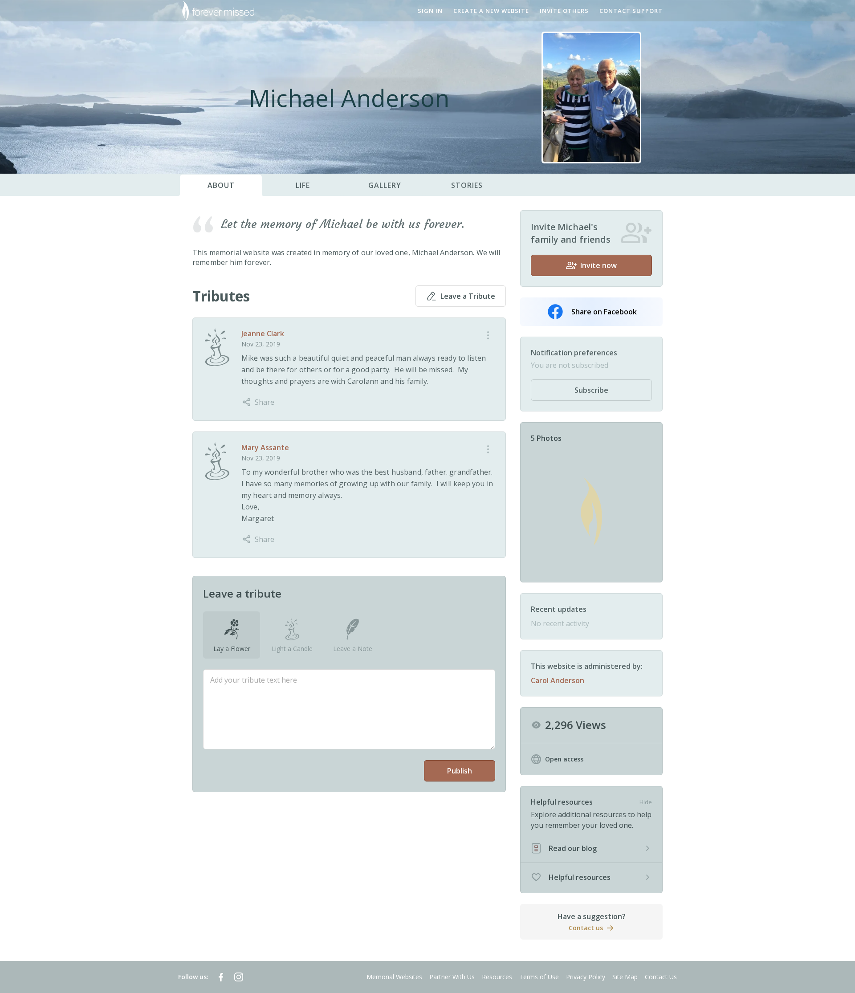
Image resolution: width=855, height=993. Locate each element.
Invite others (564, 11)
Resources (497, 977)
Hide (645, 802)
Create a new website (491, 11)
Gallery (384, 185)
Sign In (430, 11)
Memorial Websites (394, 977)
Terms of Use (539, 977)
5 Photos (546, 438)
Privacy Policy (585, 977)
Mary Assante (265, 447)
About (221, 185)
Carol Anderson (557, 680)
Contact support (631, 11)
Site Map (625, 977)
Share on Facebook (604, 312)
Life (303, 185)
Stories (467, 185)
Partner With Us (452, 977)
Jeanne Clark (262, 333)
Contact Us (661, 977)
